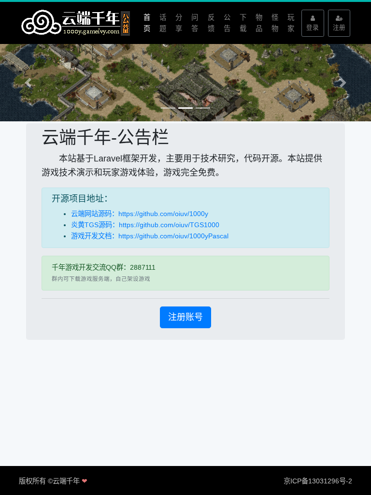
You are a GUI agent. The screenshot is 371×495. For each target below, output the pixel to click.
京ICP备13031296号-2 (318, 481)
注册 (339, 27)
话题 (162, 23)
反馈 (211, 23)
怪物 (274, 23)
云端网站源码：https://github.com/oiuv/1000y (139, 214)
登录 (312, 27)
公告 (227, 23)
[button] (28, 82)
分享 (178, 23)
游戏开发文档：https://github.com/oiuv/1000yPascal (149, 236)
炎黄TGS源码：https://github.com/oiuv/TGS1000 (145, 225)
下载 (243, 23)
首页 (146, 23)
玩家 (290, 23)
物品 (259, 23)
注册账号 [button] (185, 317)
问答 (194, 23)
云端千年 (66, 481)
